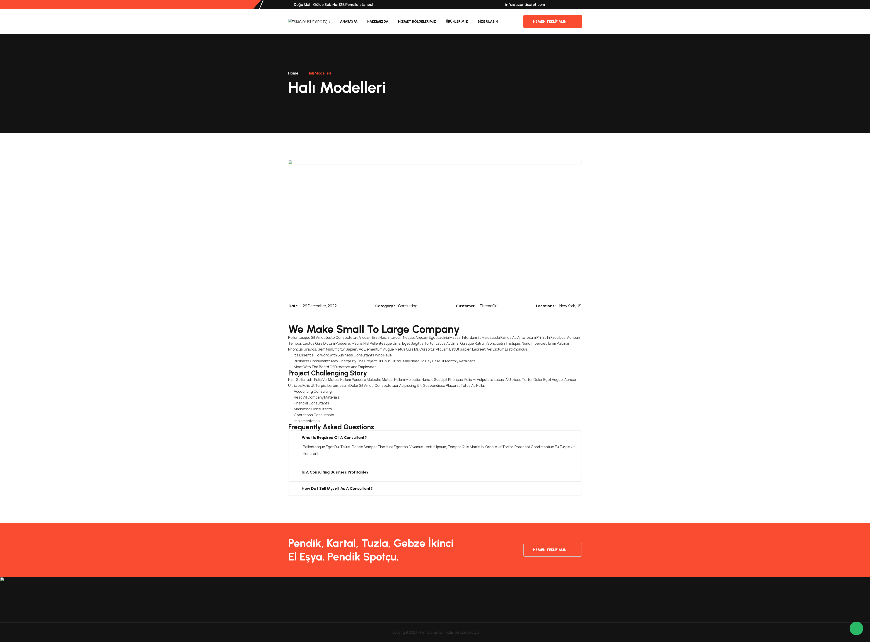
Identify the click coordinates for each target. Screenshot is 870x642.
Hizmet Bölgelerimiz (417, 21)
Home (293, 73)
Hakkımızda (377, 21)
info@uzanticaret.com (525, 4)
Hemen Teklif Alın (549, 21)
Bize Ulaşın (488, 21)
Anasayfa (349, 21)
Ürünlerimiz (457, 21)
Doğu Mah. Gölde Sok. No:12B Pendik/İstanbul (333, 4)
